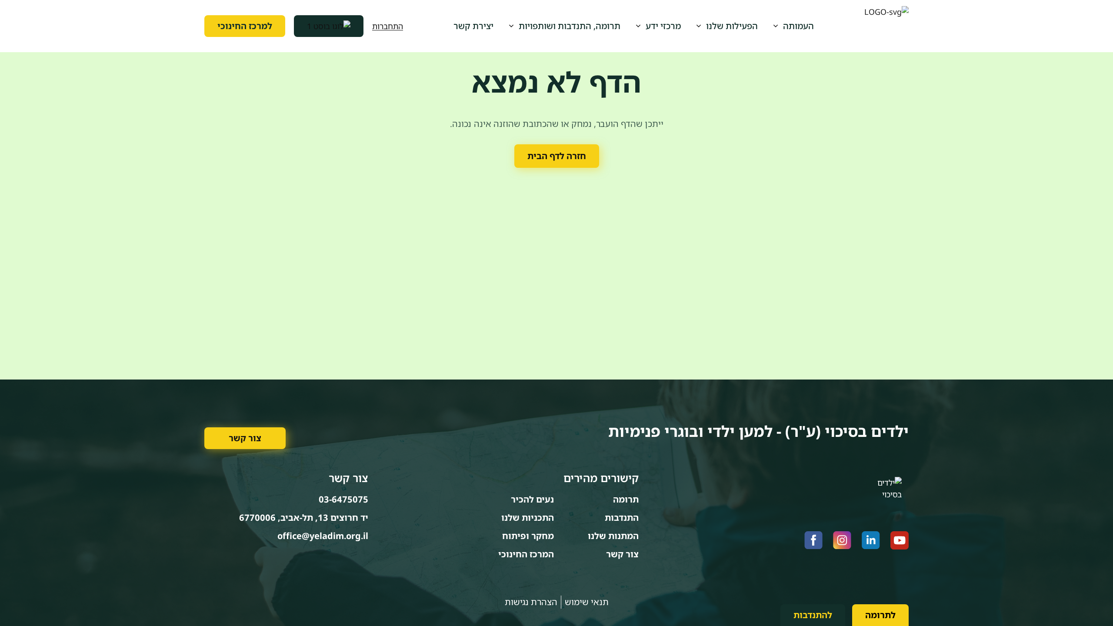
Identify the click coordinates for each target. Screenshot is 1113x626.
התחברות (387, 26)
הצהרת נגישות (531, 602)
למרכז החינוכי (244, 26)
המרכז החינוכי (526, 554)
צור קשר (245, 438)
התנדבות (622, 517)
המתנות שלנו (613, 536)
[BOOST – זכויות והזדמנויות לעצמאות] (328, 26)
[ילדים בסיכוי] (886, 26)
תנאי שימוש (587, 602)
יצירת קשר (473, 26)
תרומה (626, 499)
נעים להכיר (532, 499)
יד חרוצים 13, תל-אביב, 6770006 (303, 517)
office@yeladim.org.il (322, 536)
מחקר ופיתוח (528, 536)
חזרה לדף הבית (556, 156)
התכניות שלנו (527, 517)
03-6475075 (343, 499)
